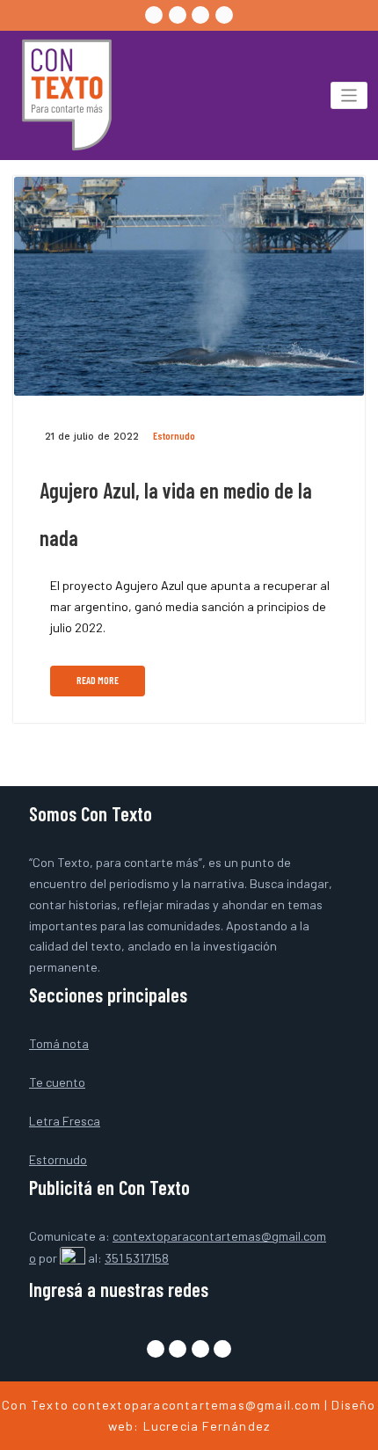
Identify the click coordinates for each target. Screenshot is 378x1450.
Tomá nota (59, 1043)
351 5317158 (137, 1257)
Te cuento (57, 1082)
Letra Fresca (64, 1120)
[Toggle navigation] (349, 95)
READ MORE (97, 680)
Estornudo (174, 435)
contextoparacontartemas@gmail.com (196, 1404)
